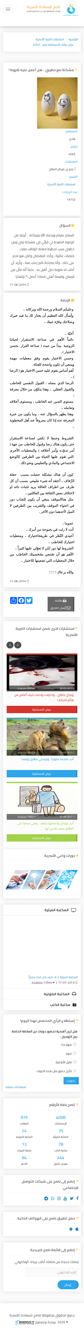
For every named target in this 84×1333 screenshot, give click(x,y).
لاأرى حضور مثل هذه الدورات (54, 1071)
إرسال (67, 1285)
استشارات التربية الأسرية (50, 39)
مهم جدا (66, 1044)
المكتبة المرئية (56, 910)
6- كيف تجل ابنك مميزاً (43, 977)
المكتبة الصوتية (57, 994)
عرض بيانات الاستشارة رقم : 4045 (53, 44)
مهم (69, 1053)
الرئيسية (73, 39)
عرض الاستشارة (41, 709)
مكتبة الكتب (60, 1004)
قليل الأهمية (64, 1062)
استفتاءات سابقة (15, 1087)
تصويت (70, 1081)
